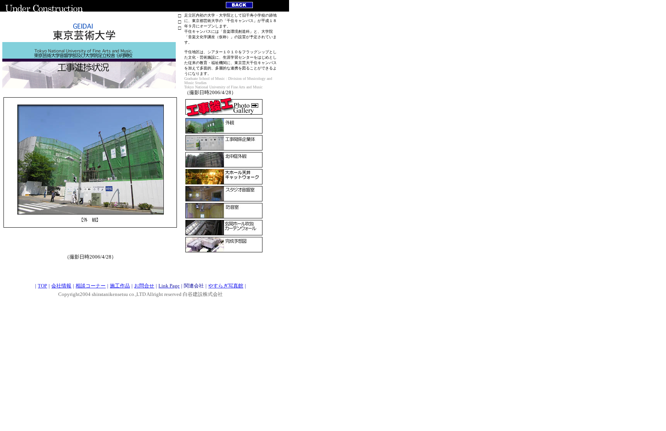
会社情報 (61, 286)
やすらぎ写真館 (225, 286)
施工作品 (120, 286)
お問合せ (144, 286)
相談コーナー (91, 286)
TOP (42, 286)
